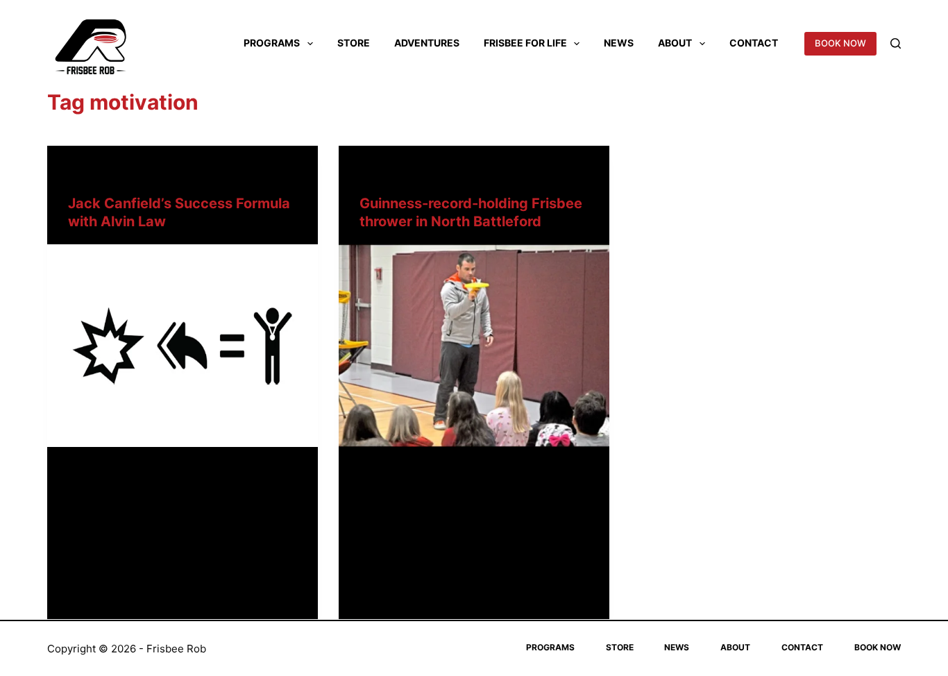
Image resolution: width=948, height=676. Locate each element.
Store (353, 43)
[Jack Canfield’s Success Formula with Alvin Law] (182, 345)
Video (108, 173)
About (675, 43)
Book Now (877, 647)
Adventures (426, 43)
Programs (272, 43)
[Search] (895, 43)
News (619, 43)
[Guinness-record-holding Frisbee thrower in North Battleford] (474, 345)
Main (79, 173)
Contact (753, 43)
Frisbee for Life (525, 43)
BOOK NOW (840, 43)
